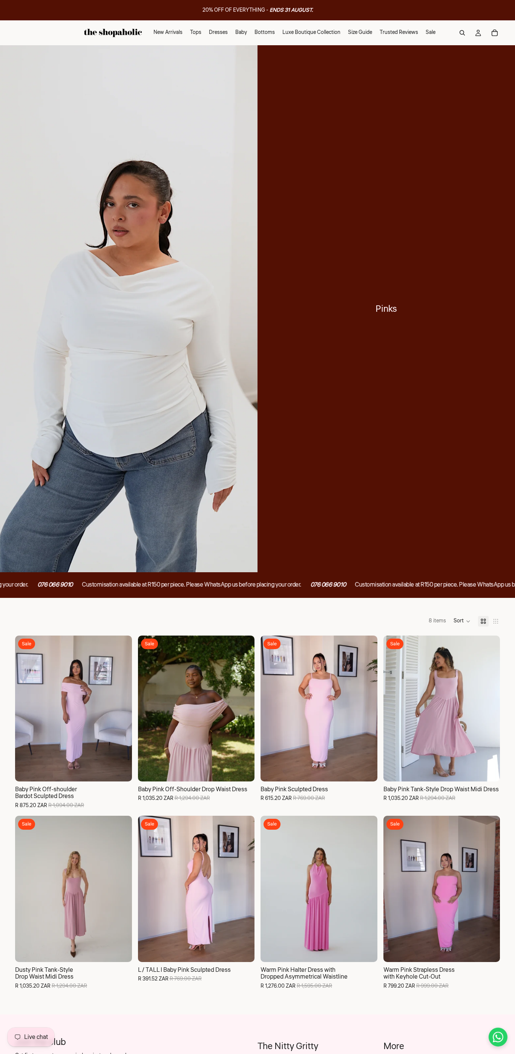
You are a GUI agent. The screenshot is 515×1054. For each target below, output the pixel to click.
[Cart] (494, 33)
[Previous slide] (26, 708)
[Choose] (120, 770)
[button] (462, 621)
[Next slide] (120, 708)
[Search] (462, 33)
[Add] (243, 950)
